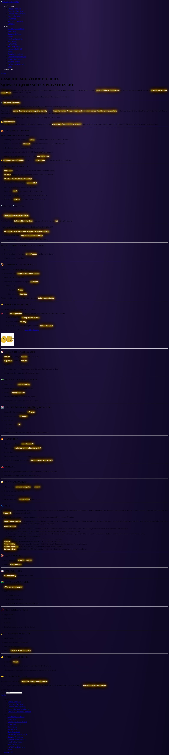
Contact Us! (8, 69)
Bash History (12, 41)
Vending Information (15, 59)
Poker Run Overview (15, 11)
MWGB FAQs (12, 44)
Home (10, 67)
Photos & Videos (14, 62)
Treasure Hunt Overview (17, 14)
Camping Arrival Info (15, 54)
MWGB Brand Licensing (16, 64)
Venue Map (12, 31)
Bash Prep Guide (14, 47)
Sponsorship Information (17, 57)
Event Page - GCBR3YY (16, 29)
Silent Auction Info (14, 9)
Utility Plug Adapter (32, 330)
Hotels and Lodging (15, 39)
